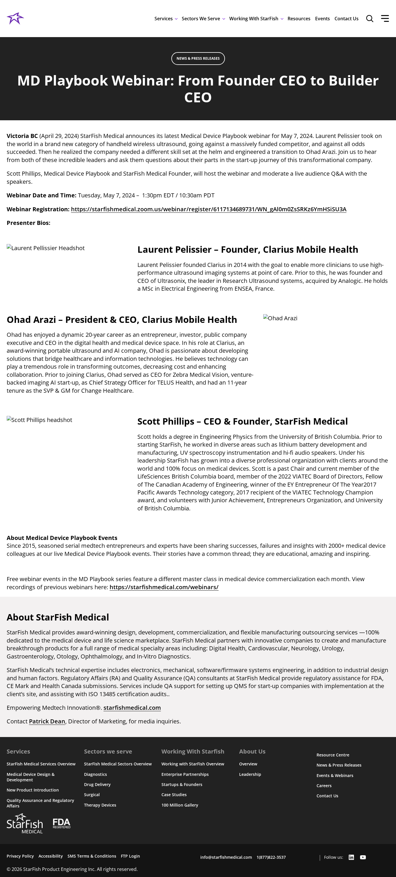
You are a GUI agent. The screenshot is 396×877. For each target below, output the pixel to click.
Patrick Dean (47, 721)
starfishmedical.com (132, 708)
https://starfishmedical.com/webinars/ (164, 587)
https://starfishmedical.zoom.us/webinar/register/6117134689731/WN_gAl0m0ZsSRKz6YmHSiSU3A (208, 209)
